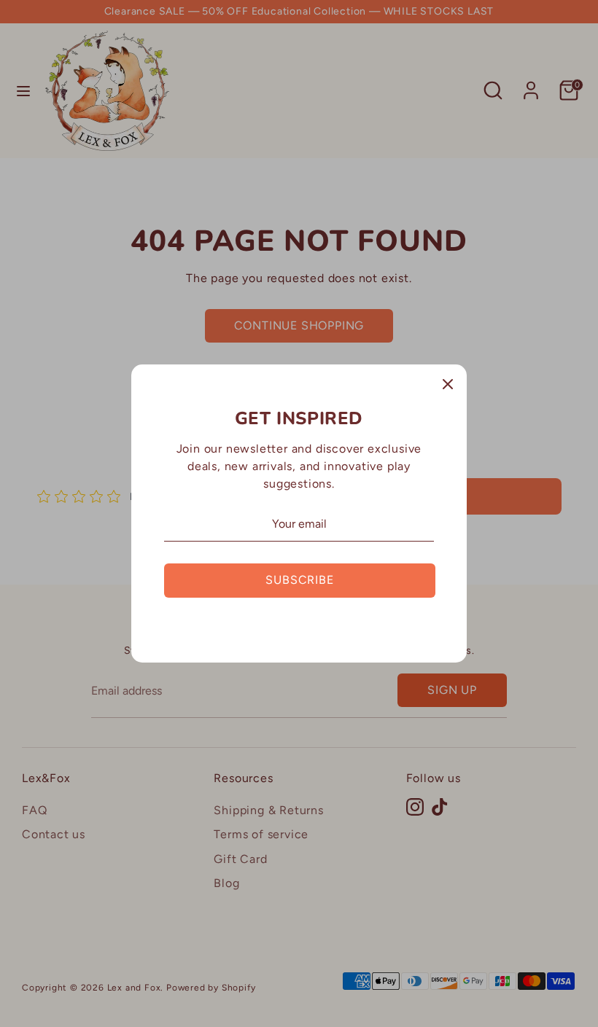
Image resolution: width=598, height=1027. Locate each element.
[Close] (448, 383)
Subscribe (299, 580)
